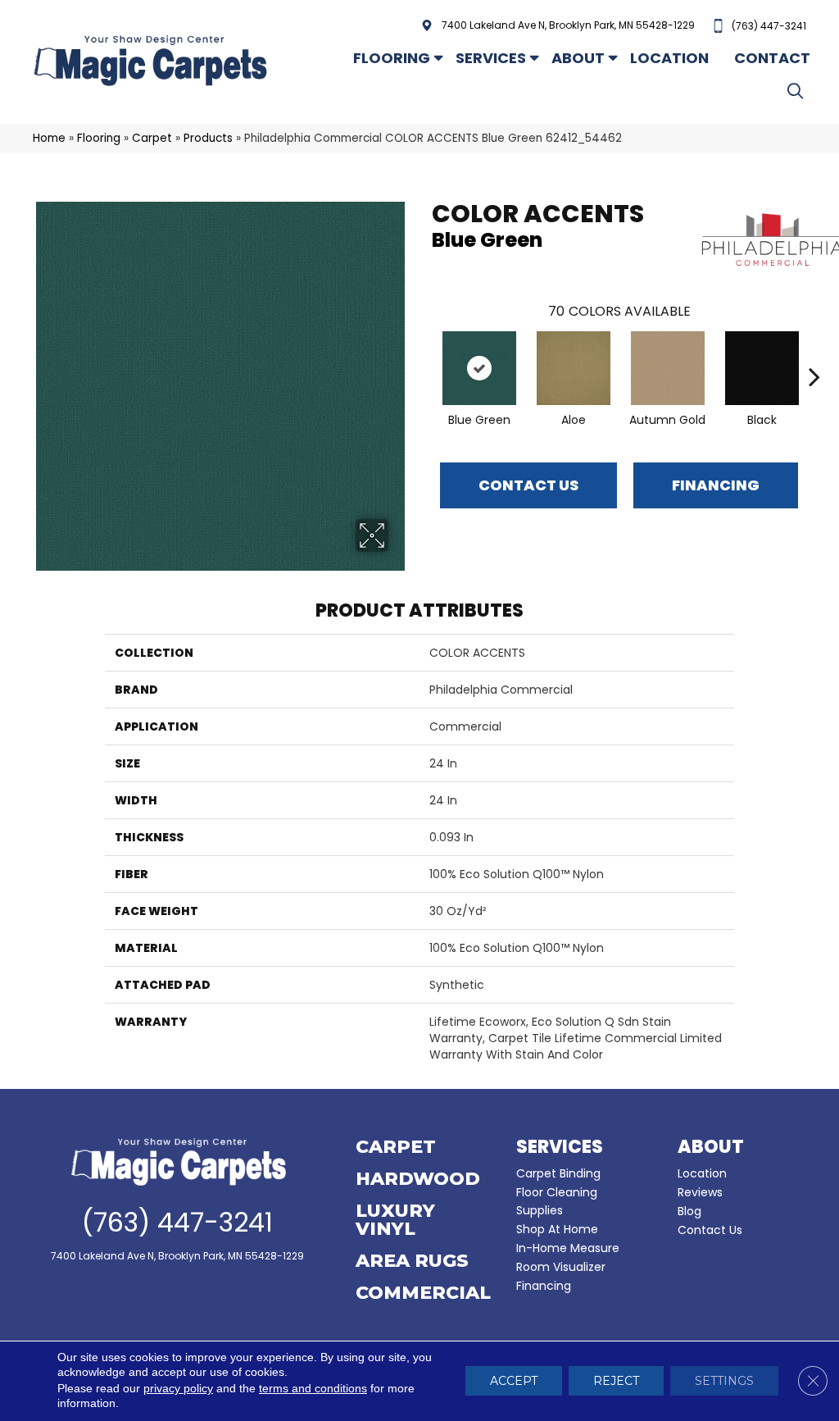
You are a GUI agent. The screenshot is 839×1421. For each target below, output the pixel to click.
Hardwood (418, 1180)
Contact (772, 58)
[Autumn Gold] (668, 368)
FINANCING (716, 485)
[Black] (762, 368)
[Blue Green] (479, 368)
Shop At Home (557, 1229)
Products (208, 138)
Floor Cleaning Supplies (556, 1201)
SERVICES (559, 1146)
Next (814, 352)
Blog (689, 1211)
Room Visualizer (560, 1267)
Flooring (391, 58)
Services (491, 58)
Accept (513, 1381)
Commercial (423, 1294)
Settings (724, 1381)
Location (669, 58)
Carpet (152, 138)
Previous (423, 352)
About (578, 58)
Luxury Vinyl (395, 1221)
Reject (616, 1381)
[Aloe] (574, 368)
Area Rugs (412, 1262)
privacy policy (178, 1389)
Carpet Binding (558, 1173)
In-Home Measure (567, 1248)
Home (49, 138)
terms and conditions (313, 1389)
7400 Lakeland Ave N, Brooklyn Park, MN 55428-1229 (568, 25)
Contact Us (528, 485)
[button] (798, 90)
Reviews (700, 1192)
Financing (543, 1286)
